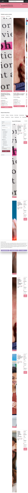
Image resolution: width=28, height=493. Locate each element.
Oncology (12, 117)
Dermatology (11, 115)
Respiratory (18, 430)
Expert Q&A (5, 132)
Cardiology (7, 115)
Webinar (4, 137)
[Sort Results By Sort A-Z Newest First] (6, 149)
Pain (20, 117)
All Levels (5, 142)
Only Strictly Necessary (5, 250)
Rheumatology (18, 201)
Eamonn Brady (4, 96)
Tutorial (4, 135)
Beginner (4, 143)
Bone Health (2, 115)
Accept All (23, 250)
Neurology (2, 117)
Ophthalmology (17, 117)
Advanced (5, 141)
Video (4, 136)
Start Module (7, 107)
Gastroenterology (21, 115)
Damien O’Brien (19, 361)
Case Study (5, 131)
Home (21, 4)
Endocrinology (16, 115)
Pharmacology (24, 117)
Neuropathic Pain (7, 117)
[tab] (3, 16)
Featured (18, 124)
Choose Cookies (13, 250)
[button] (27, 21)
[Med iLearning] (4, 1)
